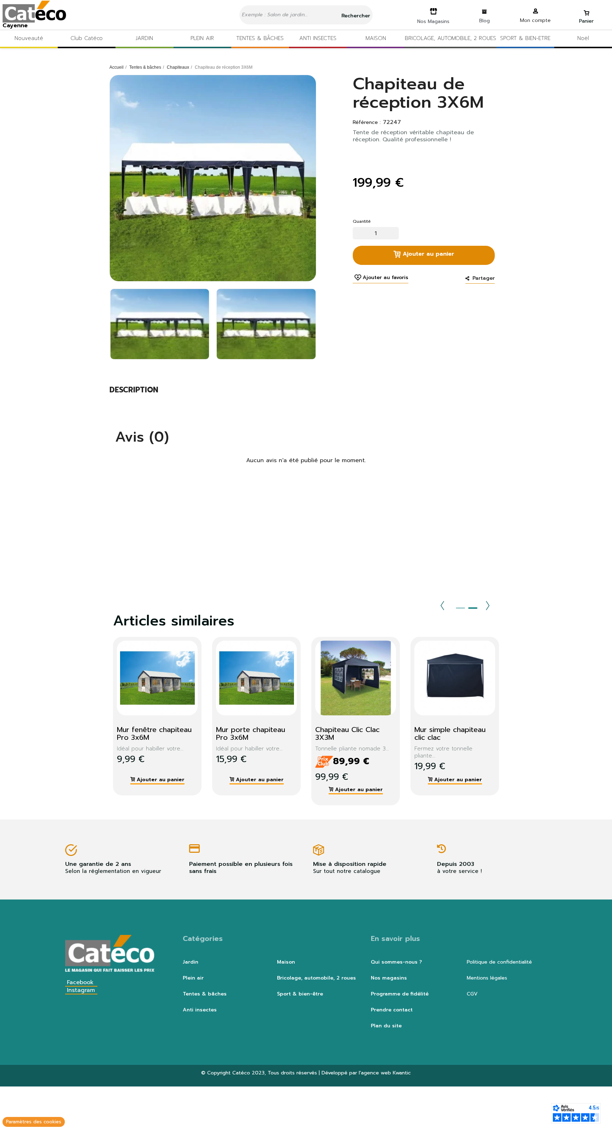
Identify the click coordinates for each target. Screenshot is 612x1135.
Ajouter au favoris (385, 277)
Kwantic (402, 1073)
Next (487, 605)
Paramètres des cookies (33, 1121)
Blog (484, 20)
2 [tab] (472, 608)
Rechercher (355, 15)
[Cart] (586, 9)
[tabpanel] (152, 716)
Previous (442, 605)
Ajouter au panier (427, 254)
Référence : (367, 122)
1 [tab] (460, 608)
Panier (586, 21)
